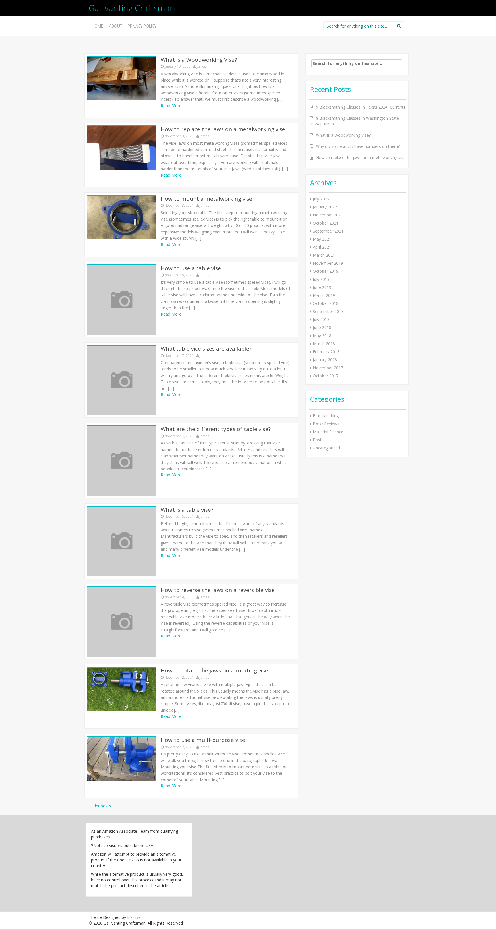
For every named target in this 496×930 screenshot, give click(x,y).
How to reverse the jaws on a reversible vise (218, 590)
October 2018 (325, 303)
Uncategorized (326, 448)
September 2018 (328, 311)
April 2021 (322, 247)
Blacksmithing (326, 415)
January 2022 (325, 207)
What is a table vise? (187, 509)
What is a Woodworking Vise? (199, 59)
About (115, 26)
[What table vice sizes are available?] (121, 380)
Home (97, 26)
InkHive (134, 917)
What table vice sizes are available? (206, 348)
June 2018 (322, 327)
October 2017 (325, 375)
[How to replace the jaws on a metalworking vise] (121, 147)
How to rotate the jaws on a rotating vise (214, 670)
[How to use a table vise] (121, 299)
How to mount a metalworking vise (206, 198)
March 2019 (324, 295)
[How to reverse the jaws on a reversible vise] (121, 621)
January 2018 (325, 359)
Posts (318, 439)
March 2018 (324, 343)
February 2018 (326, 351)
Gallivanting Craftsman (132, 7)
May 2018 (322, 335)
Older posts (97, 806)
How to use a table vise (191, 268)
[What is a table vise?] (121, 541)
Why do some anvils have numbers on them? (358, 146)
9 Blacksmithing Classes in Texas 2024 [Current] (360, 107)
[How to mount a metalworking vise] (121, 217)
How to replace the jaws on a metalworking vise (223, 129)
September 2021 (328, 231)
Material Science (328, 431)
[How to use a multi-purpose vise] (121, 758)
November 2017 (328, 367)
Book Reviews (326, 423)
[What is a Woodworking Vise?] (121, 78)
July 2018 (321, 319)
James (201, 66)
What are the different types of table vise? (216, 429)
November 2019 (328, 263)
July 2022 (321, 199)
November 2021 (328, 215)
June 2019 (322, 287)
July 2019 (321, 279)
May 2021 (322, 239)
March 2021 (324, 255)
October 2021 (325, 223)
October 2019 (325, 271)
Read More (171, 105)
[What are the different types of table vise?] (121, 460)
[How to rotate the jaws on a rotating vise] (121, 689)
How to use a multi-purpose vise (203, 740)
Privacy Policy (142, 26)
